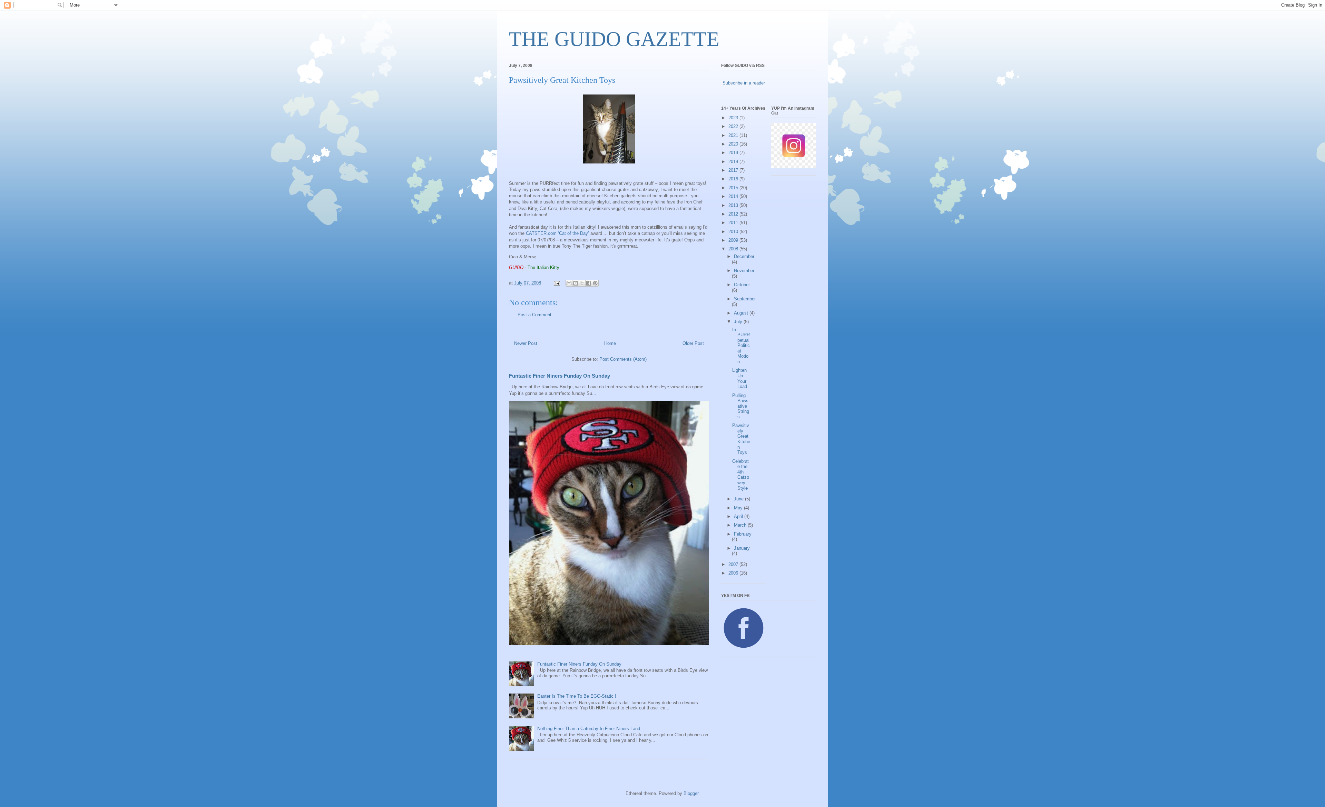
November (744, 270)
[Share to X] (582, 283)
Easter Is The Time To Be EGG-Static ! (576, 696)
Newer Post (525, 343)
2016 (733, 178)
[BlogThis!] (575, 283)
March (741, 525)
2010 (733, 231)
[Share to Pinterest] (595, 283)
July (739, 321)
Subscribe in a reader (744, 83)
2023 (733, 117)
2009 (733, 240)
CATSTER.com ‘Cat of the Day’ (557, 233)
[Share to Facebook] (588, 283)
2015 (733, 187)
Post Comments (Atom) (623, 359)
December (744, 256)
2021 (733, 135)
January (742, 548)
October (742, 284)
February (743, 534)
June (739, 498)
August (741, 313)
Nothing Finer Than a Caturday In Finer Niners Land (588, 728)
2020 (733, 144)
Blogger (691, 793)
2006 (733, 573)
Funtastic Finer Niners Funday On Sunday (559, 376)
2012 (733, 214)
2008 (733, 248)
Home (610, 343)
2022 (733, 126)
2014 (733, 196)
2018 (733, 161)
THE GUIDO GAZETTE (614, 39)
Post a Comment (534, 314)
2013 (733, 205)
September (745, 298)
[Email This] (569, 283)
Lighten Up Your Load (739, 378)
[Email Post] (556, 283)
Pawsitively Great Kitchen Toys (741, 439)
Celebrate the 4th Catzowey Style (740, 475)
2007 (733, 564)
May (739, 507)
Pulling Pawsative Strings (740, 406)
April (739, 516)
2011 (733, 222)
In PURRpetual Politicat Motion (741, 346)
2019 (733, 152)
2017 (733, 170)
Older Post (693, 343)
